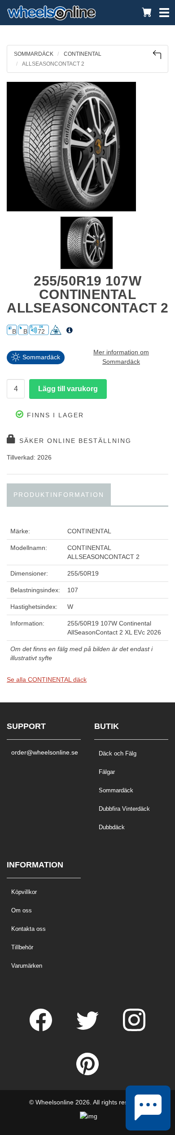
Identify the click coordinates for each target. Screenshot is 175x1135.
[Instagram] (134, 1028)
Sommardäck (116, 790)
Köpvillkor (24, 892)
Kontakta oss (28, 928)
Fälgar (107, 772)
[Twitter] (88, 1028)
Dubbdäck (112, 827)
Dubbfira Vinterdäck (124, 808)
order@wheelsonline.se (43, 752)
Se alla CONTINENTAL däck (47, 679)
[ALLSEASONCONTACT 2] (87, 146)
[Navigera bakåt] (157, 54)
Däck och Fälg (117, 753)
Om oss (21, 910)
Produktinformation (58, 494)
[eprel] (69, 330)
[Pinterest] (87, 1073)
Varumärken (26, 965)
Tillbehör (22, 947)
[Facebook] (41, 1028)
